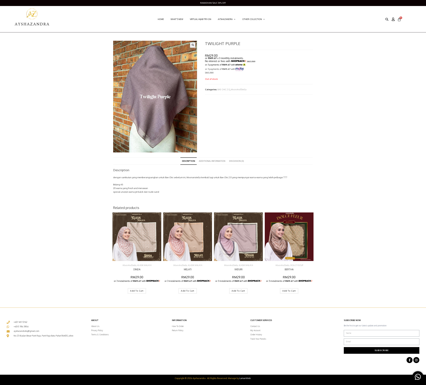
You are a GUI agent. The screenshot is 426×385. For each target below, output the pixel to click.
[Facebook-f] (410, 360)
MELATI (188, 269)
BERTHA (289, 269)
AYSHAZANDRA (225, 19)
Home (161, 19)
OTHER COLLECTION (252, 19)
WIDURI (238, 269)
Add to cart (136, 291)
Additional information (212, 161)
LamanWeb (245, 378)
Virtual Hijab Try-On (200, 19)
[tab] (188, 161)
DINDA (136, 269)
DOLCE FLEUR (296, 265)
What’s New (177, 19)
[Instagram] (416, 360)
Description (188, 161)
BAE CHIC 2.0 (223, 89)
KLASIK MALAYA (144, 265)
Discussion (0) (236, 161)
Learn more (251, 61)
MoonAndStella (238, 89)
